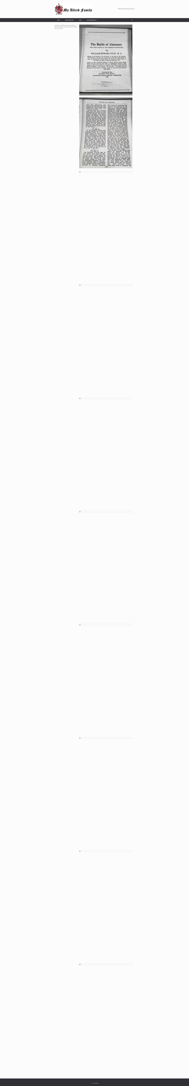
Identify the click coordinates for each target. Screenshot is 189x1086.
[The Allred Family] (73, 9)
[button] (132, 20)
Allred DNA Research (91, 20)
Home (58, 20)
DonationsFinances (69, 20)
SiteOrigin (96, 1083)
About (80, 20)
